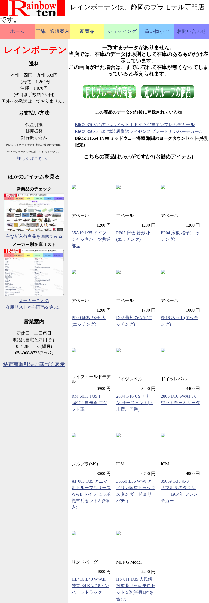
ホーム (17, 31)
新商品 (87, 31)
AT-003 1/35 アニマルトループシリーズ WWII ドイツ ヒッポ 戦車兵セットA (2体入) (91, 494)
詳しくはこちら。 (34, 158)
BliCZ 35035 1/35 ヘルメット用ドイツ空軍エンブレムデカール (135, 124)
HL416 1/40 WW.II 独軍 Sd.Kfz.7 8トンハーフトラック (90, 586)
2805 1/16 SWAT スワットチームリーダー (180, 403)
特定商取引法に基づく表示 (34, 364)
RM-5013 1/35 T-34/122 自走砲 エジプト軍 (89, 403)
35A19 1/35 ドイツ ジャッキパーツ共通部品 (91, 239)
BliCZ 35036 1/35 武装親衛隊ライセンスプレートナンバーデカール (139, 131)
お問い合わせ (191, 31)
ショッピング (122, 31)
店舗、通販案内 (52, 31)
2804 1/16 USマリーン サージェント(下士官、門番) (134, 403)
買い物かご (157, 31)
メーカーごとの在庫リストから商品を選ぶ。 (34, 303)
